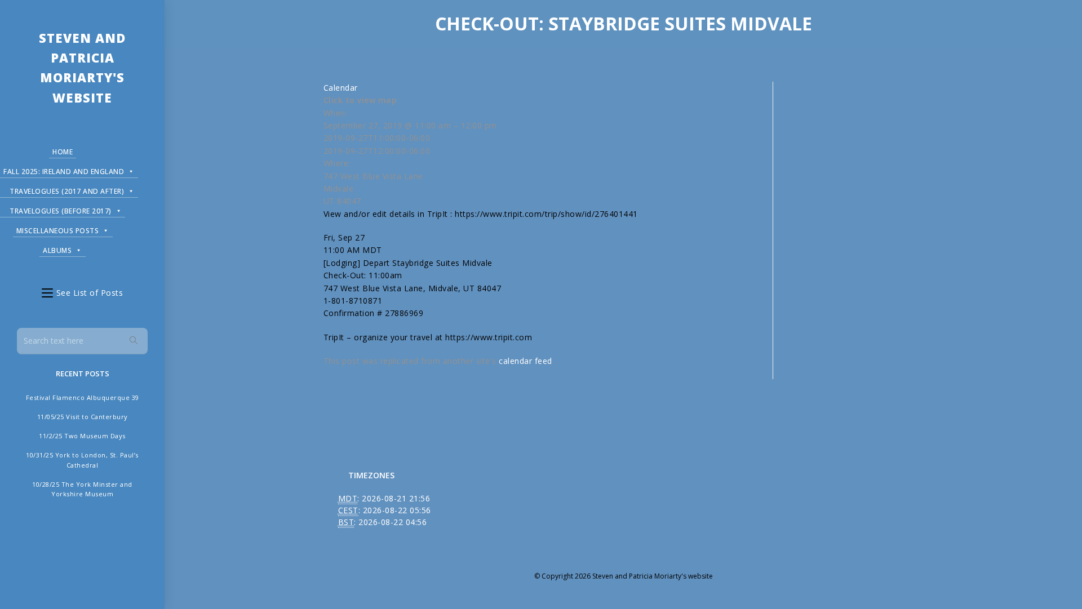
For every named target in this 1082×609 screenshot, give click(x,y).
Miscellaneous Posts (57, 230)
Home (62, 152)
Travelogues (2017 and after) (67, 191)
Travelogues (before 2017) (61, 211)
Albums (57, 250)
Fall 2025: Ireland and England (63, 171)
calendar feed (525, 360)
